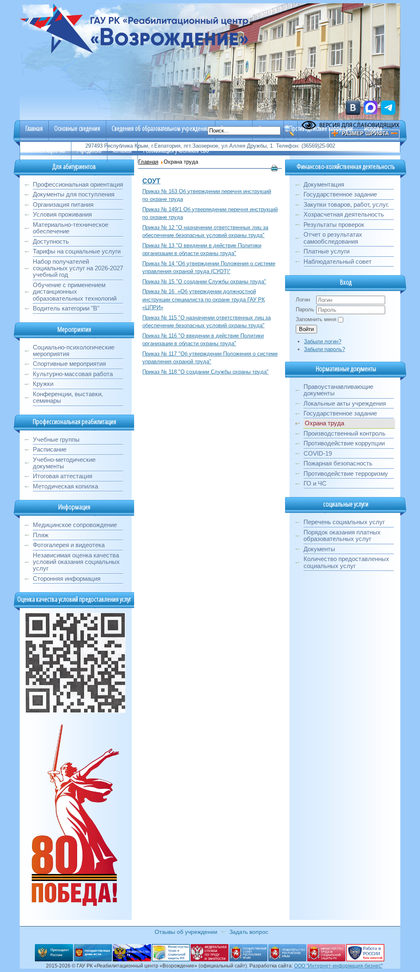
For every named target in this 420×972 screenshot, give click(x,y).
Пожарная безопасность (338, 463)
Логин (303, 300)
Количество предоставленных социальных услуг (346, 562)
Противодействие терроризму (346, 473)
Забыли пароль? (324, 349)
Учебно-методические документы (64, 463)
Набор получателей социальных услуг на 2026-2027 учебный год (78, 268)
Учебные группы (56, 439)
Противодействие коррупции (321, 128)
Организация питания (63, 204)
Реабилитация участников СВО (176, 150)
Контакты (122, 150)
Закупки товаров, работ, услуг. (346, 204)
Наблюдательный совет (338, 261)
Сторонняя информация (66, 578)
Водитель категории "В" (66, 308)
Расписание (49, 449)
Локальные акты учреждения (345, 403)
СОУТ (151, 181)
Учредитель (89, 150)
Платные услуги (326, 251)
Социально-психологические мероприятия (73, 350)
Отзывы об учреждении (186, 932)
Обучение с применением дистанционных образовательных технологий (74, 291)
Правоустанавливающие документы (338, 390)
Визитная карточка (45, 150)
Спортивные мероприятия (69, 363)
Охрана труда (324, 423)
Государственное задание (340, 194)
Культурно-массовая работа (73, 373)
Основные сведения (77, 128)
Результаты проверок (334, 224)
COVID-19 (318, 453)
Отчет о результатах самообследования (333, 237)
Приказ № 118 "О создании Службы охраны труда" (205, 372)
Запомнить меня (316, 319)
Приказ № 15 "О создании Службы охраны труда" (204, 281)
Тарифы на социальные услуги (77, 251)
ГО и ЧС (315, 483)
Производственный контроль (345, 433)
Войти (306, 329)
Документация (324, 184)
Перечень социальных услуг (344, 521)
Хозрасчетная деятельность (344, 214)
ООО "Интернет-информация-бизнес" (338, 965)
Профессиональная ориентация (78, 184)
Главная (34, 128)
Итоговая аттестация (62, 475)
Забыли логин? (322, 341)
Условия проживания (62, 214)
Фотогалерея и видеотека (69, 544)
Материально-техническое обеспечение (70, 228)
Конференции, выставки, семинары (68, 397)
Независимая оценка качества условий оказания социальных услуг (76, 562)
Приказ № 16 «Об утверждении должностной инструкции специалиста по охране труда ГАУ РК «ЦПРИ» (203, 299)
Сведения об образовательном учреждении (160, 128)
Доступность (51, 241)
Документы (319, 548)
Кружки (43, 383)
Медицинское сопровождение (75, 524)
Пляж (40, 535)
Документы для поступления (73, 194)
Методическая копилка (65, 486)
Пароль (305, 309)
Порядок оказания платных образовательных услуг (342, 535)
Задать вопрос (248, 932)
